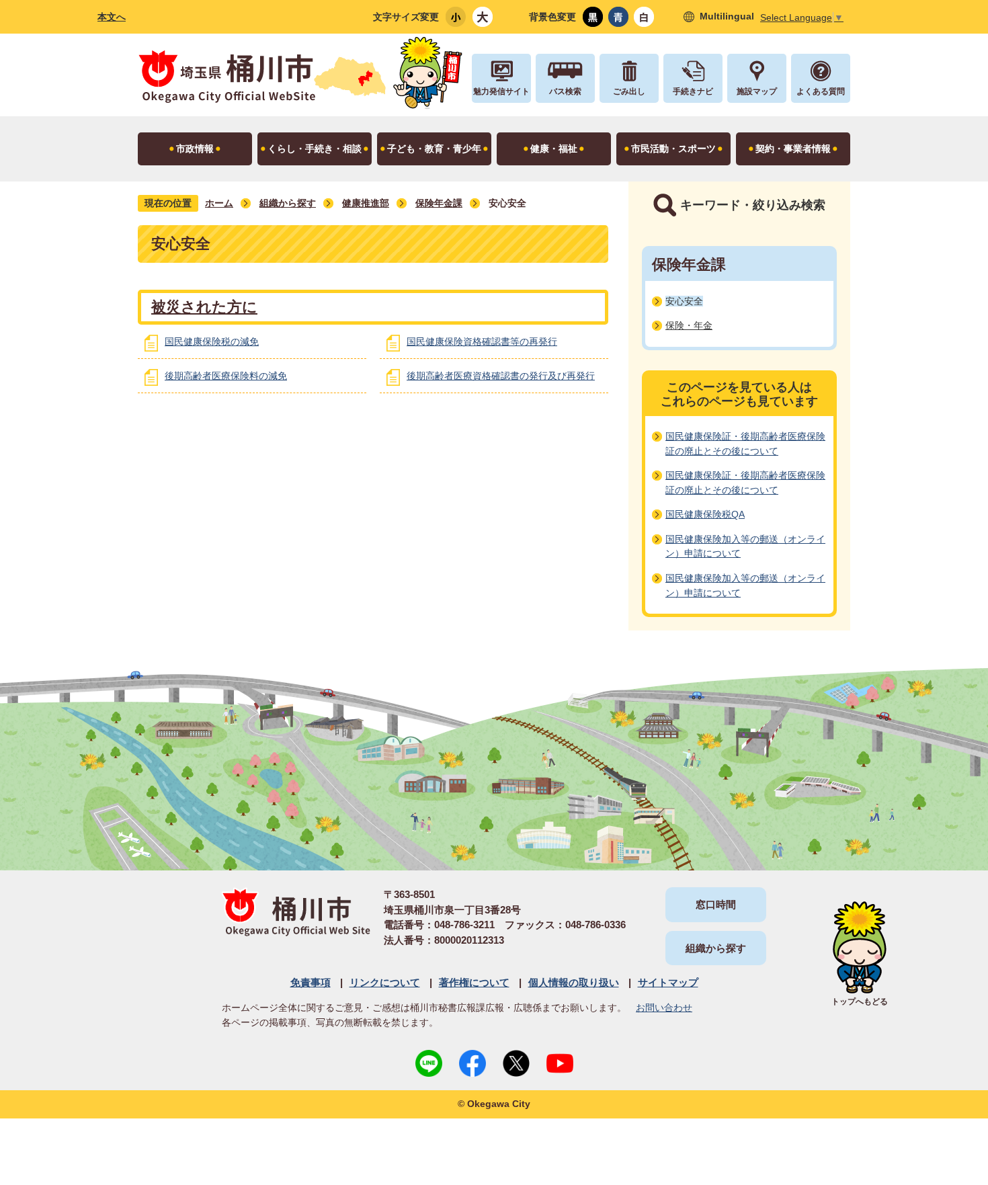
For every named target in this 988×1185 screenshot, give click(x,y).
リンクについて (384, 982)
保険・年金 (688, 325)
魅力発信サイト (501, 91)
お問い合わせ (664, 1007)
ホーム (219, 203)
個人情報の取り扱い (573, 982)
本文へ (111, 16)
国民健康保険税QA (705, 514)
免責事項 (310, 982)
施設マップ (757, 91)
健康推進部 (365, 203)
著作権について (474, 982)
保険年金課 (438, 203)
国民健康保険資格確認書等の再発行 (482, 341)
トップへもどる (859, 1001)
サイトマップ (668, 982)
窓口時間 (716, 904)
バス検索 (565, 91)
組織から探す (287, 203)
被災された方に (204, 306)
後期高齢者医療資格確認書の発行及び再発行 (501, 375)
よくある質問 (820, 91)
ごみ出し (629, 91)
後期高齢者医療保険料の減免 (226, 375)
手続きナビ (693, 91)
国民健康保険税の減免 (212, 341)
